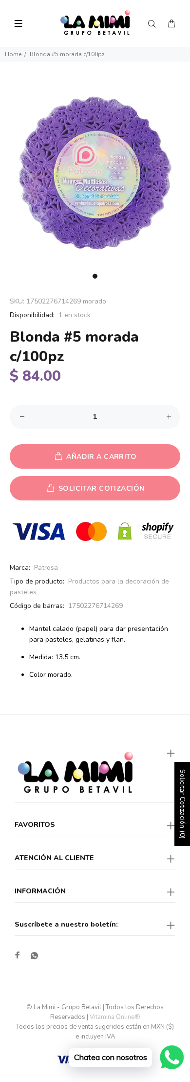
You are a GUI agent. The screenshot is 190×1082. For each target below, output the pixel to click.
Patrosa (46, 567)
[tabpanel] (95, 173)
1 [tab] (95, 276)
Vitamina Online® (115, 1017)
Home (13, 54)
